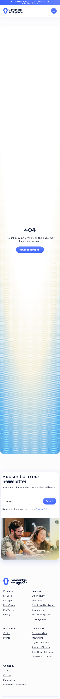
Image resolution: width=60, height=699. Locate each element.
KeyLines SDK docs (41, 642)
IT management (39, 619)
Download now (28, 3)
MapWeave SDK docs (42, 656)
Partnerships (9, 680)
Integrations (37, 637)
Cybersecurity (38, 595)
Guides (6, 633)
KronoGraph (9, 605)
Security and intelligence (43, 605)
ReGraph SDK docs (41, 647)
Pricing (6, 614)
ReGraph (7, 600)
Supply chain (38, 610)
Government (38, 600)
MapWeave (8, 610)
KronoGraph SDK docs (42, 652)
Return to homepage (30, 249)
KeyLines (7, 595)
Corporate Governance (14, 684)
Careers (7, 675)
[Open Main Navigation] (54, 11)
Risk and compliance (41, 614)
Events (6, 637)
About (6, 670)
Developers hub (39, 633)
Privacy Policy (43, 509)
